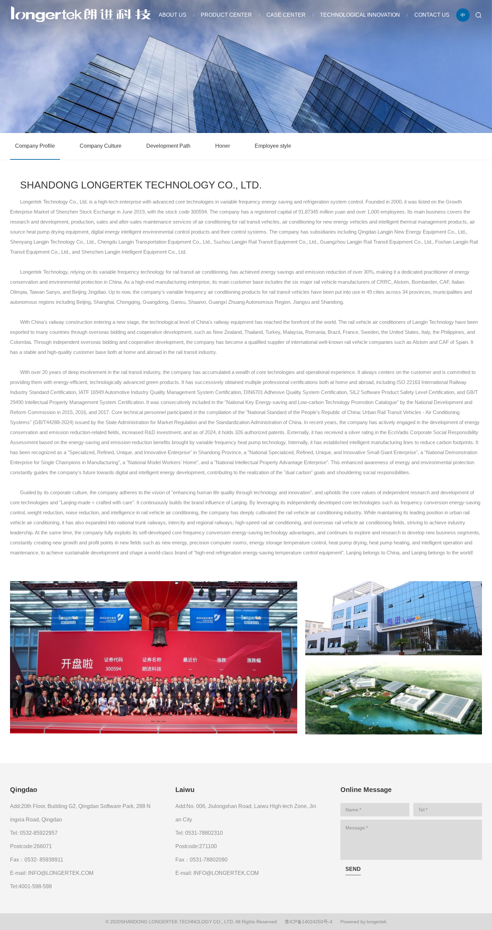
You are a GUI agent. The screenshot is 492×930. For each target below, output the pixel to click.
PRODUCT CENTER (226, 15)
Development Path (168, 146)
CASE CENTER (286, 15)
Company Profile (35, 146)
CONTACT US (431, 15)
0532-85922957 (39, 833)
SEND (353, 869)
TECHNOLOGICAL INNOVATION (360, 15)
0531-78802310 (204, 833)
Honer (222, 146)
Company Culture (100, 146)
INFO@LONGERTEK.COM (60, 873)
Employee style (273, 146)
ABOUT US (172, 15)
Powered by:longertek (363, 921)
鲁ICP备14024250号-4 (308, 921)
